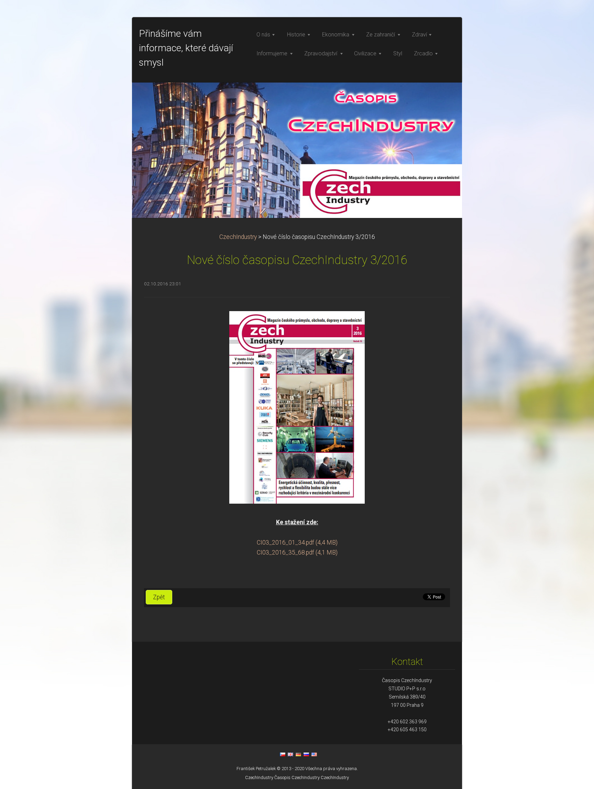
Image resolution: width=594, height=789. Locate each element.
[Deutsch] (298, 754)
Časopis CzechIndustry (297, 777)
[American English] (314, 754)
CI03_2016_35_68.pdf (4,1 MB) (297, 552)
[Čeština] (282, 754)
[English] (290, 754)
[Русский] (306, 754)
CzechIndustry (238, 236)
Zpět (159, 597)
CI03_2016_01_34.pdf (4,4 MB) (297, 542)
